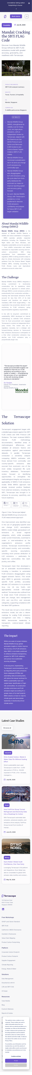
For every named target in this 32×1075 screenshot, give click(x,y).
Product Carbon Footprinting (11, 942)
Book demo (16, 16)
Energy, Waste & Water (9, 969)
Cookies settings (16, 1056)
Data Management (7, 978)
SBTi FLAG (5, 926)
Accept (16, 1060)
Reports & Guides (7, 1013)
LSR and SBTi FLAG (8, 987)
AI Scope (4, 991)
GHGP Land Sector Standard (11, 921)
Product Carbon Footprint (10, 956)
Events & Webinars (7, 1009)
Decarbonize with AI (8, 983)
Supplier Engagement (8, 960)
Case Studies (6, 1001)
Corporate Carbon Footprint (10, 952)
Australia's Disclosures (9, 934)
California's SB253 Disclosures (11, 930)
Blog (3, 1005)
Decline (16, 1065)
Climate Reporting (7, 964)
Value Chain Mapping (8, 938)
